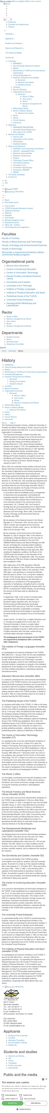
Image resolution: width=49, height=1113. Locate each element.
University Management (22, 75)
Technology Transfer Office (23, 160)
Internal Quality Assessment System (26, 66)
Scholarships (18, 141)
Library (11, 1060)
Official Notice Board (20, 108)
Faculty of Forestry (10, 238)
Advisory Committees (26, 82)
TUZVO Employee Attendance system (19, 208)
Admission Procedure (16, 1040)
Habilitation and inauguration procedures (28, 148)
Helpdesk (8, 215)
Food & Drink (10, 206)
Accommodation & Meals (17, 1042)
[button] (2, 1095)
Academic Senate (24, 84)
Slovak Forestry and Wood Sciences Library (24, 277)
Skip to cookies (5, 1)
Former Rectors (19, 120)
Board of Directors (20, 89)
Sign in (12, 423)
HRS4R (16, 172)
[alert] (24, 1094)
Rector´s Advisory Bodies (22, 110)
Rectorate (21, 80)
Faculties (16, 87)
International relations (21, 163)
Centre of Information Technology (22, 272)
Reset (7, 200)
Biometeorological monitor (14, 220)
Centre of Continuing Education (21, 269)
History (15, 118)
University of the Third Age (19, 285)
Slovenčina (19, 191)
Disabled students (20, 144)
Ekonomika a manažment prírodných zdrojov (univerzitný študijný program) (23, 253)
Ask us (4, 423)
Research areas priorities (22, 153)
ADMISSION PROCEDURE (23, 127)
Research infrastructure (22, 155)
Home (4, 351)
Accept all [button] (12, 1103)
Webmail (8, 213)
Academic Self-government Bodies (26, 77)
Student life (12, 1045)
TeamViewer (9, 217)
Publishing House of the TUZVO (22, 295)
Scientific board (12, 341)
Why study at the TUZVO (22, 132)
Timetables (12, 1063)
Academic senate (13, 337)
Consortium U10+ (19, 165)
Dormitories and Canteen (18, 281)
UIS (6, 183)
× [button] (46, 1079)
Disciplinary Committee (15, 344)
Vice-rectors (27, 99)
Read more (15, 1091)
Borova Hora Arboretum (18, 265)
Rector (15, 115)
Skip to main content (33, 1)
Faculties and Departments (18, 24)
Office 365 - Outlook (12, 225)
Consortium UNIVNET (21, 170)
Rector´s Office (28, 96)
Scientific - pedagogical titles (23, 151)
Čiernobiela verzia (11, 202)
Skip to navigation (18, 1)
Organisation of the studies (23, 139)
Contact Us (9, 57)
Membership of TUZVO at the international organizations (26, 372)
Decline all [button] (36, 1103)
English (15, 189)
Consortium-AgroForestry (22, 167)
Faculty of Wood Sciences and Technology (22, 241)
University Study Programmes (24, 129)
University (12, 22)
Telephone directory (12, 210)
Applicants (9, 38)
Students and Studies (13, 43)
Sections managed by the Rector (19, 319)
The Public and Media (13, 53)
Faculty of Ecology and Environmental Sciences (24, 245)
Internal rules (18, 137)
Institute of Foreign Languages (21, 288)
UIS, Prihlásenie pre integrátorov (17, 227)
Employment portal (12, 222)
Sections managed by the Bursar (19, 326)
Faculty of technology (12, 248)
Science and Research (14, 48)
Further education (15, 1065)
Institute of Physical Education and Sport (26, 292)
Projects (11, 27)
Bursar (25, 101)
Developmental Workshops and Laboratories (21, 304)
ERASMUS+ (17, 63)
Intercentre (17, 122)
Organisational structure (22, 92)
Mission (16, 68)
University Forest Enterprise (20, 299)
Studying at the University (17, 1035)
